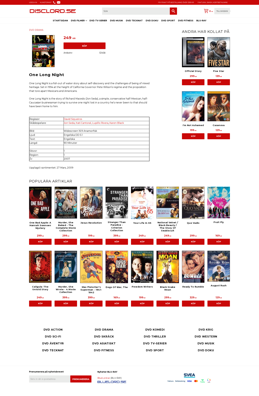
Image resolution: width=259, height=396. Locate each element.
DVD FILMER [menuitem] (78, 20)
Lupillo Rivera (100, 123)
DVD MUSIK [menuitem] (116, 20)
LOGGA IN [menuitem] (33, 2)
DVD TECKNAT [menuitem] (134, 20)
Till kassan (222, 11)
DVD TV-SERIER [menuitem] (98, 20)
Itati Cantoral (83, 123)
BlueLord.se (103, 378)
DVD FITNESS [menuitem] (185, 20)
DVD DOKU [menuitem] (152, 20)
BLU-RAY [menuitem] (201, 20)
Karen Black (116, 123)
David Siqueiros (73, 119)
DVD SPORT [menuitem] (168, 20)
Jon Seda (69, 123)
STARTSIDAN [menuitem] (60, 20)
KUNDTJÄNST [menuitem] (46, 2)
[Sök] (173, 11)
